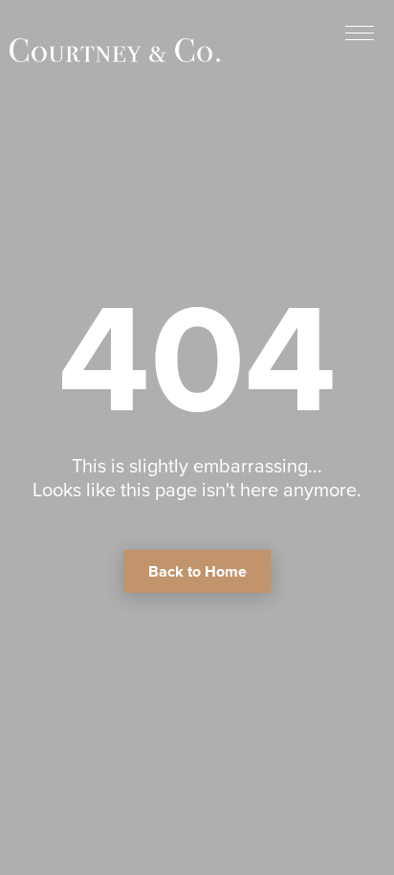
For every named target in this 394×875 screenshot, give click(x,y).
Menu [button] (359, 32)
